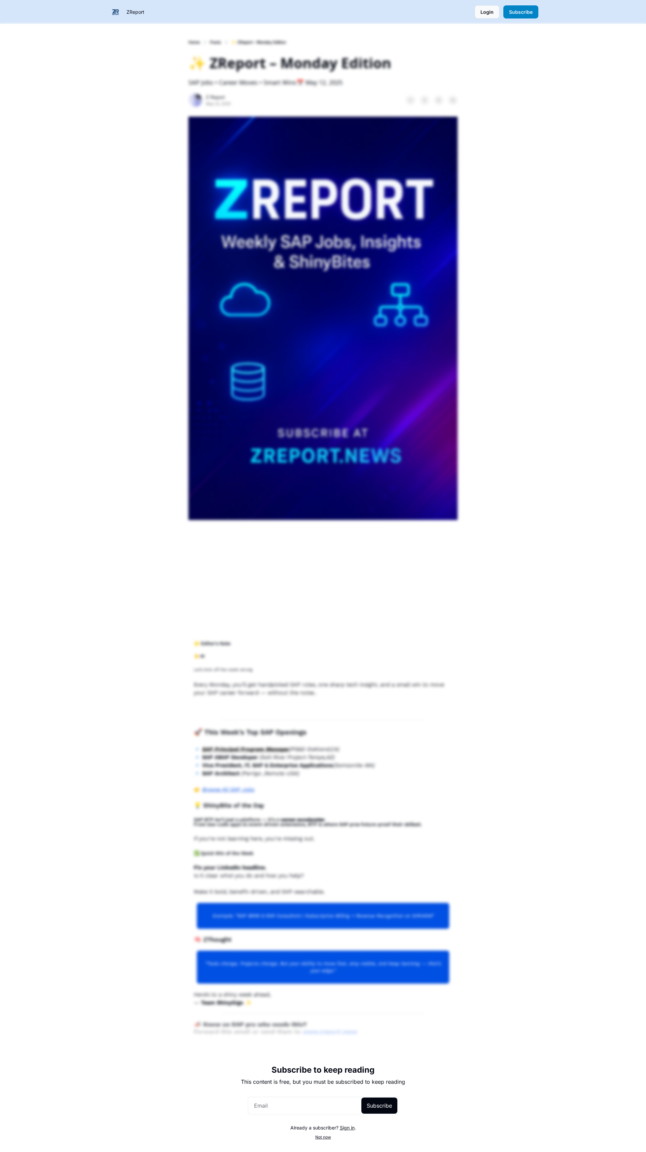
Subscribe (379, 1105)
